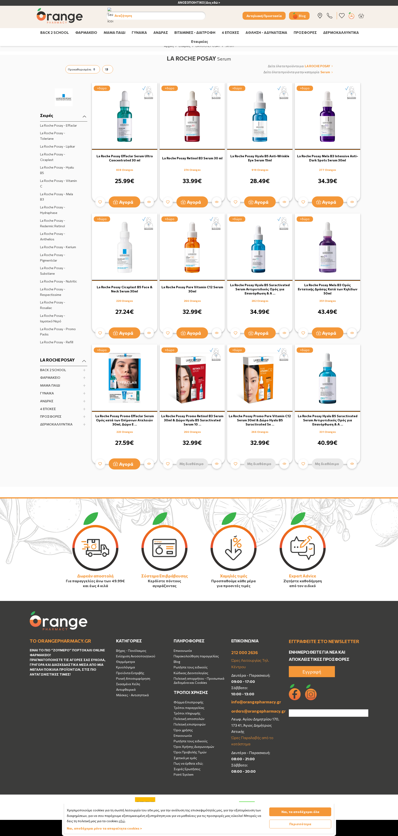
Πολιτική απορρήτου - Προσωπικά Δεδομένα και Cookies (199, 680)
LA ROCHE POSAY (317, 66)
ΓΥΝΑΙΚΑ (139, 32)
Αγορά (126, 202)
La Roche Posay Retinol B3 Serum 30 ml (192, 158)
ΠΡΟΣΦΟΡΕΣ (305, 32)
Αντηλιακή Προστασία (264, 15)
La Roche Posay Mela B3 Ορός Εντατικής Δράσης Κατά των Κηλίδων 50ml (327, 289)
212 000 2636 (244, 652)
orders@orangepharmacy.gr (256, 711)
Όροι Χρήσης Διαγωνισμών (194, 747)
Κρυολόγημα (125, 667)
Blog (302, 15)
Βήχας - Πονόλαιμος (131, 650)
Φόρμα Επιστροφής (188, 702)
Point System (183, 774)
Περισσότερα (300, 824)
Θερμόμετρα (125, 662)
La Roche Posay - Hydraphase (52, 210)
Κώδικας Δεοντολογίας (191, 673)
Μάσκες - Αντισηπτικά (132, 695)
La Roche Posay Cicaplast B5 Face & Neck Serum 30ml (124, 289)
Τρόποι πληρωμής (187, 713)
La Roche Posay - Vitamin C (58, 183)
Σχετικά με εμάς (185, 758)
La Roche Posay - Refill (56, 342)
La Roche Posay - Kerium (58, 247)
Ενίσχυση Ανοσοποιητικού (135, 656)
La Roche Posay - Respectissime (52, 292)
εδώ (122, 821)
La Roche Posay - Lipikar (57, 146)
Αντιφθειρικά (126, 689)
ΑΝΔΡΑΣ (160, 32)
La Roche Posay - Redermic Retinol (52, 223)
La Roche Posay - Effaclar (58, 125)
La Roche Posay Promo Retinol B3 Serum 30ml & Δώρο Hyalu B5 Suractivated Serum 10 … (192, 420)
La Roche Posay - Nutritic (58, 281)
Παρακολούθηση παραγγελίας (196, 656)
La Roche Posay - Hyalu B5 (57, 170)
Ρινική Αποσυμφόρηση (133, 678)
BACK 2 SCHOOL (54, 32)
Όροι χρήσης (183, 730)
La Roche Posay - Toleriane (52, 135)
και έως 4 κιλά (95, 585)
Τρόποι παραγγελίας (189, 708)
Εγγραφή (311, 671)
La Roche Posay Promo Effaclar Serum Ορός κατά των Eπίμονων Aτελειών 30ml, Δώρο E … (124, 420)
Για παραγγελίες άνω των (88, 581)
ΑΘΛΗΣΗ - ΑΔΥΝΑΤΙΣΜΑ (266, 32)
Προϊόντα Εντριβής (130, 673)
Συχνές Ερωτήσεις (187, 769)
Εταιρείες (199, 41)
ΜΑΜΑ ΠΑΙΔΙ (114, 32)
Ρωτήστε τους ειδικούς (191, 667)
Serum (325, 72)
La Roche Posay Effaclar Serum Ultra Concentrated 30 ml (125, 158)
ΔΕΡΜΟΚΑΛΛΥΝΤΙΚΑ (341, 32)
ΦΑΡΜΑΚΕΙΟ (86, 32)
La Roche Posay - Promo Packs (58, 331)
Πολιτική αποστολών (189, 719)
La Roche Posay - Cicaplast (52, 157)
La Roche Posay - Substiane (52, 270)
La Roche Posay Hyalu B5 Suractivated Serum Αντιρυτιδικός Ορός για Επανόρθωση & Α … (260, 289)
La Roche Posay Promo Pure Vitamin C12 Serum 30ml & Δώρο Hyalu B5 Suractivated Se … (260, 420)
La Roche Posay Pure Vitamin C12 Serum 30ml (192, 289)
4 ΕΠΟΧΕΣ (230, 32)
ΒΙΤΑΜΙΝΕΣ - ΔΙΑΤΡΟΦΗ (194, 32)
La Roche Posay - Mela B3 (56, 196)
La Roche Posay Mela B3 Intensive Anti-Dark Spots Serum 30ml (327, 158)
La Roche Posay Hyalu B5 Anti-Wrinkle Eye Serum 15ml (259, 158)
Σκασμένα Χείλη (128, 684)
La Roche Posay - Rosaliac (52, 305)
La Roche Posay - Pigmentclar (52, 257)
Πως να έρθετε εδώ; (188, 763)
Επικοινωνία (183, 650)
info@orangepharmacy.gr (256, 701)
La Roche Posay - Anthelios (52, 236)
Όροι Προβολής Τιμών (190, 752)
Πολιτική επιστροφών (190, 724)
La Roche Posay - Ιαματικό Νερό (52, 318)
